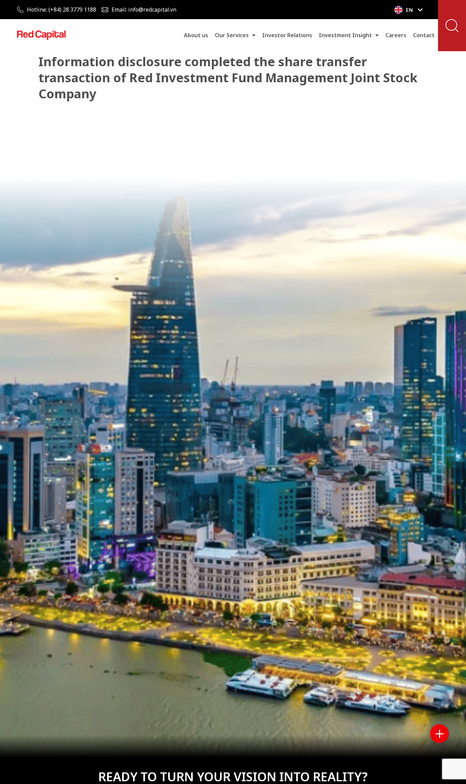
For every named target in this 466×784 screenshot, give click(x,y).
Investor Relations (287, 35)
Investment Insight (345, 35)
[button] (452, 25)
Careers (395, 35)
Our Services (232, 35)
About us (196, 35)
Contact (424, 35)
